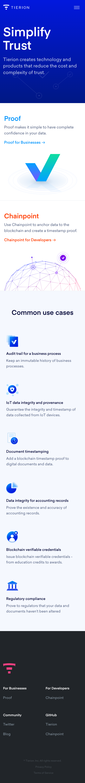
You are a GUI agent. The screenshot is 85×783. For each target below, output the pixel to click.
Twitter (8, 724)
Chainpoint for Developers (27, 240)
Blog (7, 734)
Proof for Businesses (22, 143)
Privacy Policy (43, 767)
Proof (7, 698)
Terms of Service (43, 773)
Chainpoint (55, 698)
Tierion (51, 724)
